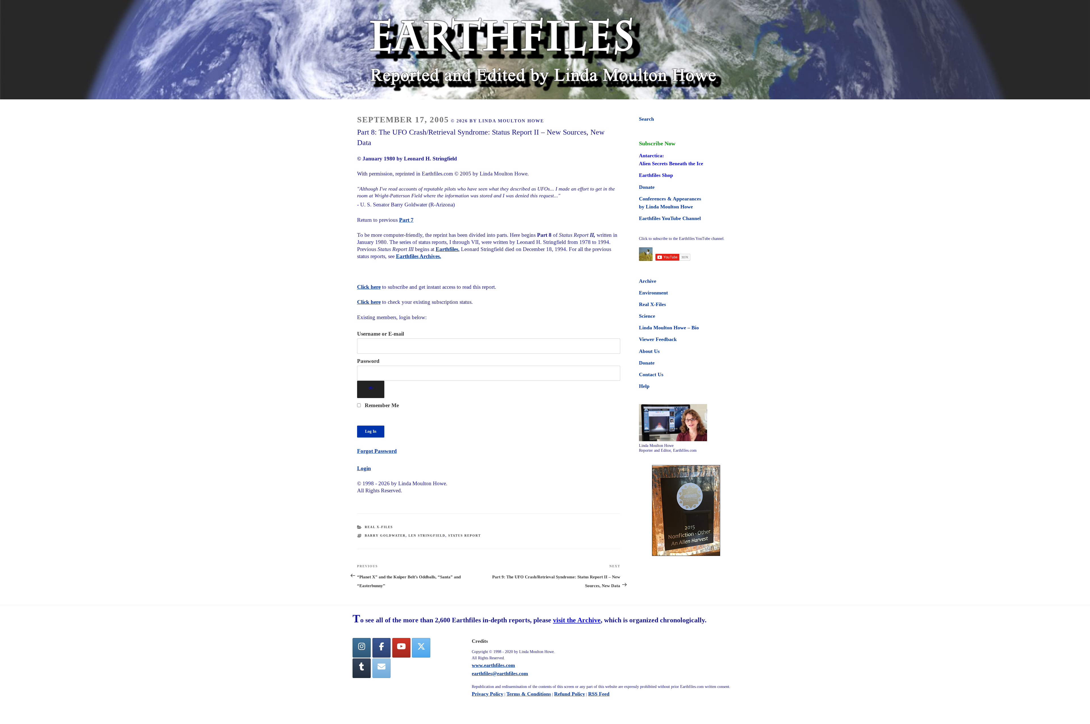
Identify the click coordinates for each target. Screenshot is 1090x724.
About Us (649, 351)
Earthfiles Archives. (418, 256)
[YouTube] (401, 648)
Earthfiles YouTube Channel (670, 218)
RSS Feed (598, 694)
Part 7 (406, 220)
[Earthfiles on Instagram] (362, 648)
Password (368, 361)
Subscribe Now (657, 143)
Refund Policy (569, 694)
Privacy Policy (487, 694)
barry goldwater (385, 535)
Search (646, 119)
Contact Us (651, 374)
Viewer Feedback (658, 339)
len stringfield (426, 535)
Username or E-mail (380, 334)
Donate (647, 187)
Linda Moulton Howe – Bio (669, 327)
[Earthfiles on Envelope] (381, 668)
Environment (653, 293)
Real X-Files (379, 527)
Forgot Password (377, 451)
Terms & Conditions (528, 694)
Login (364, 468)
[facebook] (381, 648)
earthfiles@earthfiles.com (500, 673)
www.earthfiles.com (493, 665)
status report (464, 535)
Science (647, 316)
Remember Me (381, 405)
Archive (647, 281)
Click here (369, 287)
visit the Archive (577, 620)
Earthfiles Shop (656, 175)
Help (644, 386)
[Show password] (371, 389)
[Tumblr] (362, 668)
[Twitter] (421, 648)
